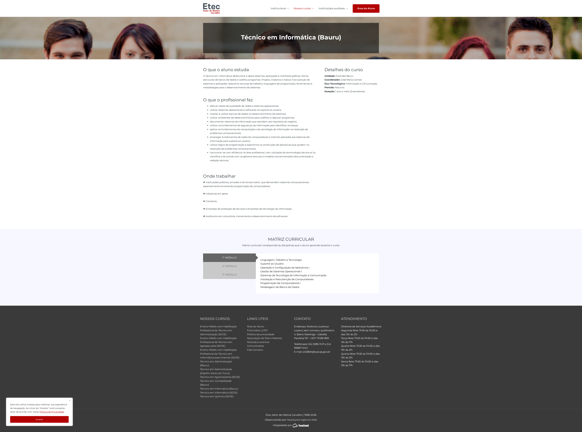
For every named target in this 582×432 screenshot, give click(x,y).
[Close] (69, 400)
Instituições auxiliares (332, 8)
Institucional (278, 8)
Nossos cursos (302, 8)
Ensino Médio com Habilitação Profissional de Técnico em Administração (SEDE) (218, 330)
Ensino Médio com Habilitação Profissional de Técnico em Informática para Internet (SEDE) (219, 353)
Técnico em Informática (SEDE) (218, 392)
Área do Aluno (255, 326)
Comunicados (255, 345)
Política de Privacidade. (52, 411)
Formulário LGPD (257, 330)
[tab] (229, 257)
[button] (366, 8)
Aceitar (39, 419)
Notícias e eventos (258, 342)
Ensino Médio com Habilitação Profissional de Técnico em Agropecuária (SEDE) (218, 342)
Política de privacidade (260, 334)
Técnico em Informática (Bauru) (219, 388)
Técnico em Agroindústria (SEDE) (220, 377)
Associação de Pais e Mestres (264, 338)
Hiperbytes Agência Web (302, 419)
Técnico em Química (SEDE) (217, 396)
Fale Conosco (255, 349)
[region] (39, 412)
